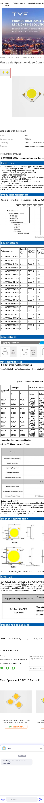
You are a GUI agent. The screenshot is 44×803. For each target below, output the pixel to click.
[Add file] (3, 799)
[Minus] (40, 748)
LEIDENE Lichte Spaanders (17, 639)
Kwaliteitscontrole (36, 3)
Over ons (7, 4)
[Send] (41, 799)
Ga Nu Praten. (29, 727)
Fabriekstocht (19, 3)
